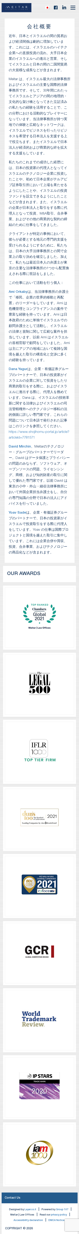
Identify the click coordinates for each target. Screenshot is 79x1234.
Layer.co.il (30, 1209)
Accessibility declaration (28, 1220)
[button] (47, 7)
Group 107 (62, 1209)
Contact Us (12, 1198)
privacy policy (59, 1215)
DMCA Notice (56, 1220)
